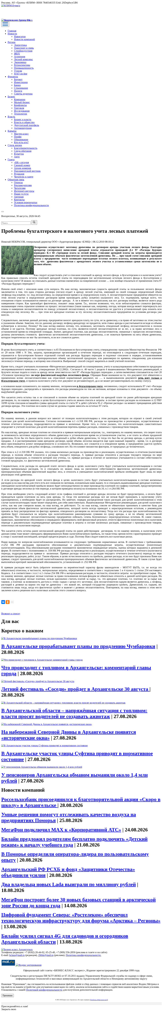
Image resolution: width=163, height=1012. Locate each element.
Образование (21, 139)
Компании (19, 99)
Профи (17, 136)
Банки (17, 85)
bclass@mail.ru (17, 955)
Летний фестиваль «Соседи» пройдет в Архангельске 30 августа (75, 689)
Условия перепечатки (25, 202)
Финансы (13, 76)
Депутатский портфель (26, 125)
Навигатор (20, 36)
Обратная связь (16, 179)
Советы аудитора (23, 93)
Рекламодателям (23, 185)
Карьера (12, 131)
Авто (17, 156)
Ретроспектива (22, 65)
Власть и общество (24, 122)
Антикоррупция (23, 128)
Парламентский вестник (27, 171)
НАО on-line (20, 73)
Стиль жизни (15, 145)
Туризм (18, 70)
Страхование (21, 88)
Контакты (19, 199)
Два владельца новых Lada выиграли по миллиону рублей (68, 884)
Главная (12, 30)
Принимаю (8, 995)
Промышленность (24, 68)
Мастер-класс (21, 133)
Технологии (20, 113)
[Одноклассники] (8, 602)
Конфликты (20, 105)
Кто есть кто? (21, 142)
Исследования (21, 111)
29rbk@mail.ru (45, 955)
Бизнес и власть (22, 119)
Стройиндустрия (23, 50)
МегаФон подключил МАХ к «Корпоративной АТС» (61, 830)
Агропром (19, 56)
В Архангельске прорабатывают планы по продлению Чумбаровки (78, 646)
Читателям (19, 188)
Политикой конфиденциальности (44, 989)
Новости (12, 33)
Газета (11, 159)
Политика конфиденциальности (31, 205)
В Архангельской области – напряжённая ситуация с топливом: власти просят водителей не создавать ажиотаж (74, 713)
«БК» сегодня (21, 162)
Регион (11, 42)
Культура (19, 153)
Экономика (20, 62)
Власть (11, 116)
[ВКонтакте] (3, 602)
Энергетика (20, 45)
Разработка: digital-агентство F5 (99, 1000)
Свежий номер (22, 165)
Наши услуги (21, 194)
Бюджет (18, 79)
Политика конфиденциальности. (83, 955)
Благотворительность (25, 148)
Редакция (19, 173)
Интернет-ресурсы (24, 191)
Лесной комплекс (23, 59)
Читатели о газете (23, 176)
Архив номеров (22, 168)
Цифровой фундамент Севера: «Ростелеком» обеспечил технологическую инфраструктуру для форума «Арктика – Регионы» (80, 917)
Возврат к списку (10, 613)
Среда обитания (22, 151)
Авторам (19, 196)
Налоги (18, 90)
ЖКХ (17, 53)
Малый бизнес (22, 102)
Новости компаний (24, 39)
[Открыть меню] (5, 24)
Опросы (18, 182)
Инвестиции (21, 82)
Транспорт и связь (24, 48)
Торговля (19, 108)
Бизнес (11, 96)
